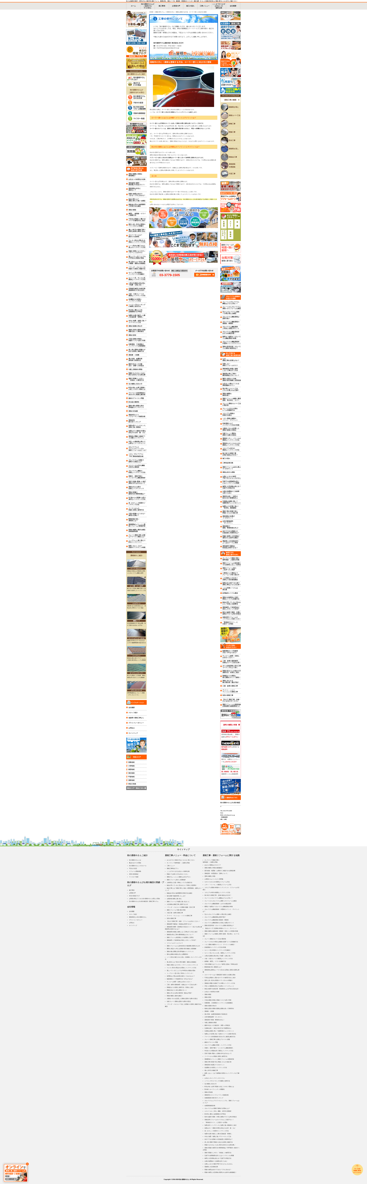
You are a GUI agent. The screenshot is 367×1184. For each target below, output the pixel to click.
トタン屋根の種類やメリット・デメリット (230, 419)
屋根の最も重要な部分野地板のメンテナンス (136, 406)
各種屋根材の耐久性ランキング (214, 1098)
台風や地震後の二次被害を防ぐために (230, 492)
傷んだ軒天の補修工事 (211, 1070)
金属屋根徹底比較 (210, 1105)
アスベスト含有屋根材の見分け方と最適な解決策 (137, 393)
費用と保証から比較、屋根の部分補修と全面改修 (231, 379)
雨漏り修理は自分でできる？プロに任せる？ (137, 194)
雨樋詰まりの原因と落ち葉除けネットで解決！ (231, 676)
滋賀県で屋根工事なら (136, 718)
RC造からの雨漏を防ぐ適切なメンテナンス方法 (219, 1050)
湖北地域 (131, 773)
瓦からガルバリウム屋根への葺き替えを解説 (230, 312)
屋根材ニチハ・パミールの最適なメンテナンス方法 (231, 439)
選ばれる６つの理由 (135, 863)
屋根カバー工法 (234, 115)
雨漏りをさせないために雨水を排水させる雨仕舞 (137, 374)
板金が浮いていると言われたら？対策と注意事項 (231, 603)
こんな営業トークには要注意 (230, 588)
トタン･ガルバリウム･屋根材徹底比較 (136, 455)
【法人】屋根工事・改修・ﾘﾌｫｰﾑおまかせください (231, 700)
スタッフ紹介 (133, 712)
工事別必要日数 (227, 463)
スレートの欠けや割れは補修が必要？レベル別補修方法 (221, 941)
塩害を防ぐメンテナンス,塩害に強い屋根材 (137, 426)
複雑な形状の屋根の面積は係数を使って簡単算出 (219, 1008)
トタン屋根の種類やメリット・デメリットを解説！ (220, 944)
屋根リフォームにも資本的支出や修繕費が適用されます (183, 946)
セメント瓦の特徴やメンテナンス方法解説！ (137, 273)
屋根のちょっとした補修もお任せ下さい (179, 877)
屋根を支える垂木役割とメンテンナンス (136, 487)
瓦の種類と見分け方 (135, 384)
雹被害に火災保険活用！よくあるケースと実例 (230, 542)
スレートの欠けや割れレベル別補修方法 (230, 409)
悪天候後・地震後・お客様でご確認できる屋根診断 (220, 870)
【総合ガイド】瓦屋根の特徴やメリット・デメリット (221, 928)
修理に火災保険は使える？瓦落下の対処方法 (231, 487)
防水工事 (232, 140)
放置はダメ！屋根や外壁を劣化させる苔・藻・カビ (220, 1128)
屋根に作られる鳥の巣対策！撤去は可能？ (179, 993)
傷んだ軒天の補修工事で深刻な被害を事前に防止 (137, 230)
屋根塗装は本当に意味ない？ (135, 189)
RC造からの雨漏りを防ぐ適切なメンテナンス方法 (137, 498)
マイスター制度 (133, 877)
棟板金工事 (233, 157)
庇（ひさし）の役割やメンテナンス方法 (137, 503)
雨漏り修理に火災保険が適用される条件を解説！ (230, 537)
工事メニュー (204, 6)
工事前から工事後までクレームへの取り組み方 (230, 573)
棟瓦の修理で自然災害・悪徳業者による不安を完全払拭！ (222, 989)
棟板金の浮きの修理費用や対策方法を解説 (137, 205)
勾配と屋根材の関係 (135, 369)
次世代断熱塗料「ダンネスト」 (227, 522)
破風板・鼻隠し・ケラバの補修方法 (215, 961)
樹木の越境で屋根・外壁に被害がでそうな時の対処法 (231, 613)
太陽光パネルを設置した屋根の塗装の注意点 (230, 429)
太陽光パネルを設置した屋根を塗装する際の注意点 (182, 998)
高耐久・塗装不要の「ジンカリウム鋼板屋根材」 (219, 1048)
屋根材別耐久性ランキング (135, 421)
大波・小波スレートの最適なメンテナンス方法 (137, 294)
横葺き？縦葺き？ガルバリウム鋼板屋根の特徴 (231, 337)
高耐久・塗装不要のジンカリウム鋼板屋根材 (137, 477)
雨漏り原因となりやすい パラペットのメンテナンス (182, 965)
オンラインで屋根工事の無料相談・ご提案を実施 (230, 559)
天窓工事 (232, 174)
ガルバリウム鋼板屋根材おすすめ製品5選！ (230, 332)
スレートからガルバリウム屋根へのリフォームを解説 (231, 307)
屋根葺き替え (234, 107)
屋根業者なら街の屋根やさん (137, 917)
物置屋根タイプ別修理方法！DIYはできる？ (230, 651)
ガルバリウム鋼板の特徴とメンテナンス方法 (137, 471)
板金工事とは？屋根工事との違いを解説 (137, 200)
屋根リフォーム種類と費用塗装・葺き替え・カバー (231, 399)
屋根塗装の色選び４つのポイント (228, 517)
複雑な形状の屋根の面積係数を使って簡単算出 (137, 330)
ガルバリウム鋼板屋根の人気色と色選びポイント (219, 922)
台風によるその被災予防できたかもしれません (231, 477)
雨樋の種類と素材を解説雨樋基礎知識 (137, 530)
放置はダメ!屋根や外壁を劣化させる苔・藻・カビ (137, 431)
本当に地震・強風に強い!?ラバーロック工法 (218, 1136)
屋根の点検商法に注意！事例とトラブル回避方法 (230, 598)
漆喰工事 (232, 124)
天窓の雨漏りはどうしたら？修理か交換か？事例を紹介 (221, 964)
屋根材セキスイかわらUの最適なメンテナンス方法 (231, 444)
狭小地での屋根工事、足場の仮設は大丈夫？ (218, 895)
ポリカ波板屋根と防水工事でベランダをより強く (231, 666)
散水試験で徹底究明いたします (176, 896)
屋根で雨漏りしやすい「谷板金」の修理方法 (136, 379)
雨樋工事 (232, 132)
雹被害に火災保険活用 (211, 1166)
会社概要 (233, 6)
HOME (151, 12)
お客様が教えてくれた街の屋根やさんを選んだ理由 (144, 898)
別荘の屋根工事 (227, 695)
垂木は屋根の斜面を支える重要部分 (177, 954)
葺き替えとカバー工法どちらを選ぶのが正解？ (230, 389)
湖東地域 (131, 780)
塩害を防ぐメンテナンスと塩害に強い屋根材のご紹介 (221, 1125)
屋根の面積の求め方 (135, 326)
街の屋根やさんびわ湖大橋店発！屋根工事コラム (143, 901)
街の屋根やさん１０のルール (137, 865)
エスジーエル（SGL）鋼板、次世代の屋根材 (218, 1111)
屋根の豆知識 (133, 411)
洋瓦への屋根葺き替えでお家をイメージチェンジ (137, 442)
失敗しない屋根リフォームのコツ (230, 364)
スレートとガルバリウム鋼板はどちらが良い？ (230, 302)
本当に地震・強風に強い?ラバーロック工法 (137, 321)
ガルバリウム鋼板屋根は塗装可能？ (230, 317)
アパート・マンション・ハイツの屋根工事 (179, 915)
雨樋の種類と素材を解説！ (175, 996)
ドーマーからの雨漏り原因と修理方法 (136, 509)
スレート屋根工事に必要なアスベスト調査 (217, 1039)
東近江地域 (132, 784)
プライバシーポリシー (136, 723)
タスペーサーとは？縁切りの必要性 (135, 235)
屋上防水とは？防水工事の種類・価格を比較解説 (137, 262)
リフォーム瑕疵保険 (135, 871)
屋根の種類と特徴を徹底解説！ (135, 174)
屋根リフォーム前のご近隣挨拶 (176, 879)
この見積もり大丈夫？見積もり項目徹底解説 (230, 578)
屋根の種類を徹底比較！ (227, 394)
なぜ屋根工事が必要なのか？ (230, 359)
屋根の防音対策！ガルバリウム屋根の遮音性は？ (231, 347)
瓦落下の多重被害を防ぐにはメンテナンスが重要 (230, 482)
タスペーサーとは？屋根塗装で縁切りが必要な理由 (220, 974)
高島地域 (131, 762)
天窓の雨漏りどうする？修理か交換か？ (137, 514)
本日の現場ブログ (134, 896)
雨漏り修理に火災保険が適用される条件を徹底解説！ (221, 1172)
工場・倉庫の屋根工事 (230, 686)
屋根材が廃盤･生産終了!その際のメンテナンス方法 (220, 983)
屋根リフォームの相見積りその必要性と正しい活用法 (231, 564)
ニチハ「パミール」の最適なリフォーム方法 (218, 884)
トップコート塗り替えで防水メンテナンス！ (137, 541)
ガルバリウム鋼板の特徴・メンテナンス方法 (218, 1045)
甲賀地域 (131, 776)
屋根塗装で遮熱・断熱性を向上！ (215, 1020)
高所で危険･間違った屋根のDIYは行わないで (218, 1053)
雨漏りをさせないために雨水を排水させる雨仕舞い (220, 1145)
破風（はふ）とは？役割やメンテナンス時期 (137, 546)
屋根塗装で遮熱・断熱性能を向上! (230, 527)
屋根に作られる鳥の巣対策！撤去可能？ (230, 681)
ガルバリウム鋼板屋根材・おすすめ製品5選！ (218, 903)
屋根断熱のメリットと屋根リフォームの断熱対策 (137, 525)
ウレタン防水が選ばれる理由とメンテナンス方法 (137, 241)
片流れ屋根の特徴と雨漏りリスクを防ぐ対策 (137, 339)
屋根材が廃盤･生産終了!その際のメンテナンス (137, 437)
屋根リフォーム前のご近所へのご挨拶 (229, 568)
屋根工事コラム (160, 12)
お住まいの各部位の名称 (137, 179)
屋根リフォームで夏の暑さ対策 (176, 910)
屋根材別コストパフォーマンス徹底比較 (137, 415)
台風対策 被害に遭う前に (174, 898)
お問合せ (132, 728)
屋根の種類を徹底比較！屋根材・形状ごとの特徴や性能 (221, 931)
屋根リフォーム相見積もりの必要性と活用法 (180, 937)
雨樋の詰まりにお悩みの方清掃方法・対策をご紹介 (231, 671)
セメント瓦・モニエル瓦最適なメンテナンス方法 (137, 278)
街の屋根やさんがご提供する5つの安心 (147, 6)
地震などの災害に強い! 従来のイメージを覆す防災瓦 (220, 1034)
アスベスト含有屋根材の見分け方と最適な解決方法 (220, 1036)
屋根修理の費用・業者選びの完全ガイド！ (137, 183)
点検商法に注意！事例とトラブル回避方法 (179, 882)
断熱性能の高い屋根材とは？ (134, 519)
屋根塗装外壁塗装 (232, 165)
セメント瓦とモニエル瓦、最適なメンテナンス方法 (220, 953)
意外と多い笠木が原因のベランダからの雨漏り (137, 225)
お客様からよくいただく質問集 (214, 879)
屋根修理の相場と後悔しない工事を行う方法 (230, 369)
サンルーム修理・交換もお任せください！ (230, 656)
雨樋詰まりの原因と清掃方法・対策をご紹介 (180, 987)
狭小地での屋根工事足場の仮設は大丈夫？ (230, 454)
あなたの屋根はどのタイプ (213, 865)
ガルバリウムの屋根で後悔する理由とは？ (136, 460)
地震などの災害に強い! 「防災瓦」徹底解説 (230, 507)
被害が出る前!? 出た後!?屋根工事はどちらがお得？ (231, 583)
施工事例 (162, 6)
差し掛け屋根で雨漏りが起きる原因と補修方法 (219, 1142)
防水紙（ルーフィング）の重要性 (215, 1089)
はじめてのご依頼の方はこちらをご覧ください (181, 860)
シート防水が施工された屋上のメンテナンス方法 (137, 246)
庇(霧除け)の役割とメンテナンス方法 (135, 300)
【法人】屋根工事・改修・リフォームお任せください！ (183, 921)
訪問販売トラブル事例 (230, 593)
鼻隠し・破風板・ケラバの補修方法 (137, 214)
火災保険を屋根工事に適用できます (177, 904)
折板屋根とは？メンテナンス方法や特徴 (230, 424)
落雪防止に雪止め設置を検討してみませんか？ (181, 976)
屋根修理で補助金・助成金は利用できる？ (230, 546)
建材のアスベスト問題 (136, 398)
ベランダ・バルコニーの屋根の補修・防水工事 (181, 907)
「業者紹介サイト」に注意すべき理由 (230, 623)
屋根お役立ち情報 (228, 472)
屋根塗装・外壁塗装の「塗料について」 (217, 873)
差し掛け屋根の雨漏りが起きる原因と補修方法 (137, 350)
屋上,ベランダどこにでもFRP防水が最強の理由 (137, 257)
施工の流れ (190, 6)
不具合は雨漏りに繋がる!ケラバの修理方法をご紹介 (220, 977)
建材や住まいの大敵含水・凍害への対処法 (136, 364)
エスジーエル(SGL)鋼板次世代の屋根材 (137, 466)
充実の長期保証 (133, 874)
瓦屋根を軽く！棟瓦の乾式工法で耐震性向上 (218, 1028)
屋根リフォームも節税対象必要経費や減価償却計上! (231, 705)
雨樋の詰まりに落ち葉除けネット (177, 990)
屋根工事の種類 (230, 100)
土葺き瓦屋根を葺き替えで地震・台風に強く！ (137, 284)
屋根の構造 (132, 210)
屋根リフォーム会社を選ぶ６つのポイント (231, 467)
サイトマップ (133, 733)
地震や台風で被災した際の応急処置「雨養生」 (137, 316)
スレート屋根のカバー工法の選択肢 (231, 404)
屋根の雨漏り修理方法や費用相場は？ (137, 493)
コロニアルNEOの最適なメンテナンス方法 (230, 449)
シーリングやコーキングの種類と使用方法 (137, 305)
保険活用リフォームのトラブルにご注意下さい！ (219, 1119)
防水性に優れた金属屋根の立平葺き (215, 1114)
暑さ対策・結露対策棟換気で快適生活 (216, 1014)
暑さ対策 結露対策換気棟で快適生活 (135, 359)
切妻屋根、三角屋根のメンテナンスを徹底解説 (137, 345)
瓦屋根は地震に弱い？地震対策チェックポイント (231, 502)
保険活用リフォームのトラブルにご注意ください (231, 618)
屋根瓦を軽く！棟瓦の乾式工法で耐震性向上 (230, 497)
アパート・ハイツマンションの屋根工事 (230, 691)
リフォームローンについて (175, 943)
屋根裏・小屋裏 (134, 355)
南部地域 (131, 769)
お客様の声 (176, 6)
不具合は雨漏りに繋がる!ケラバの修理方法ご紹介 (137, 219)
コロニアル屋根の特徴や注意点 (228, 414)
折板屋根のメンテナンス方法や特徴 (215, 947)
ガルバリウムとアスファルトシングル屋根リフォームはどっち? (137, 448)
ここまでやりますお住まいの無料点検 (218, 6)
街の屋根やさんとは (135, 860)
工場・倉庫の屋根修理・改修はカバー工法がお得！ (231, 661)
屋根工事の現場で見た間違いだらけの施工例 (230, 512)
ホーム (133, 6)
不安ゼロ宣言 (133, 868)
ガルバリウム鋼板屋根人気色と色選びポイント (230, 327)
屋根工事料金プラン (173, 868)
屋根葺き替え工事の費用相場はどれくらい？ (230, 374)
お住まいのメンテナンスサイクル (215, 1078)
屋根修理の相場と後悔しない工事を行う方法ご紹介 (182, 932)
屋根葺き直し (234, 149)
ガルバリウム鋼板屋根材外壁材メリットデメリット (231, 342)
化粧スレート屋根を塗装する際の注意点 (229, 434)
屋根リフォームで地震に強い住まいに (178, 901)
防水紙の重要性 (134, 402)
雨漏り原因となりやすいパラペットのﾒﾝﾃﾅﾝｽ (137, 251)
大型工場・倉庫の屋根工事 (175, 912)
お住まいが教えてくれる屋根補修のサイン (230, 384)
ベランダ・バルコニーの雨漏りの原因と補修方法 (137, 268)
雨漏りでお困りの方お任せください (177, 874)
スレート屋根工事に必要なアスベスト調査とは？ (137, 535)
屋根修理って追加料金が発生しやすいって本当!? (230, 608)
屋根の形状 (132, 335)
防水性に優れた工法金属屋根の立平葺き (135, 310)
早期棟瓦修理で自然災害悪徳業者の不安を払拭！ (137, 289)
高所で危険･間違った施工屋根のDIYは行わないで (137, 482)
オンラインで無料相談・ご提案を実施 (178, 863)
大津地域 (131, 766)
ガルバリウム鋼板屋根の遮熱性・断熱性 (230, 322)
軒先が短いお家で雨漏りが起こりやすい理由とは (137, 388)
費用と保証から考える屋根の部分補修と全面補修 (181, 948)
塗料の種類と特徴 (230, 725)
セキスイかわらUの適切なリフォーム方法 (217, 882)
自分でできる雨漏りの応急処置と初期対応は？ (230, 532)
